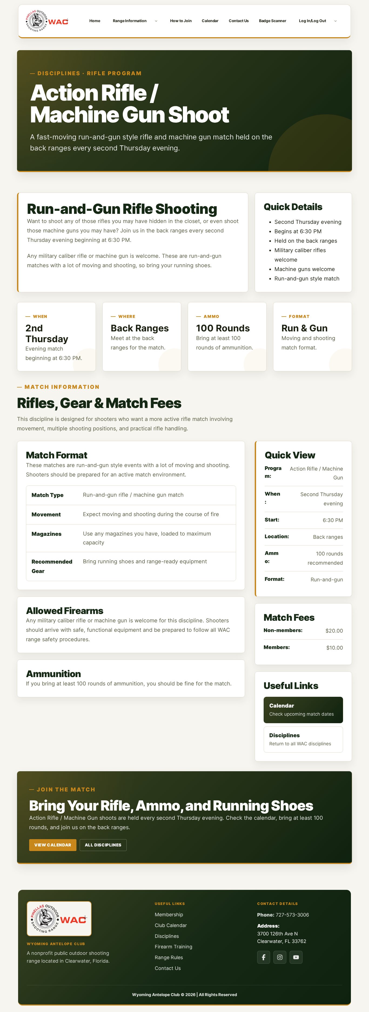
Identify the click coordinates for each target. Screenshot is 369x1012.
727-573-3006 (292, 915)
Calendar (210, 20)
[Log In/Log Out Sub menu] (335, 21)
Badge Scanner (272, 20)
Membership (169, 914)
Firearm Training (173, 946)
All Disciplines (103, 845)
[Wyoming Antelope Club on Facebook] (263, 957)
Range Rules (169, 957)
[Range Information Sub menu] (156, 21)
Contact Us (239, 20)
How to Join (181, 20)
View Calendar (52, 845)
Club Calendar (171, 925)
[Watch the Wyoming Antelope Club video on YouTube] (296, 957)
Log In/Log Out (312, 20)
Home (94, 20)
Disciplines (167, 936)
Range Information (130, 20)
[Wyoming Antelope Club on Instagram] (279, 957)
